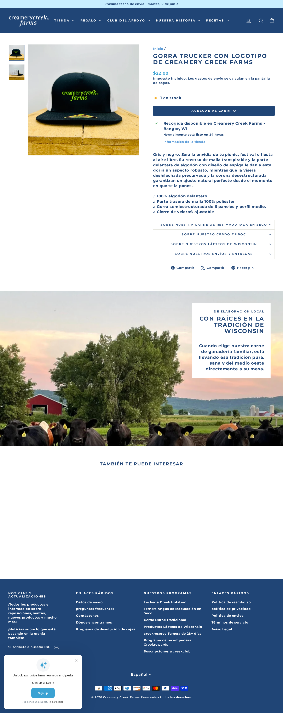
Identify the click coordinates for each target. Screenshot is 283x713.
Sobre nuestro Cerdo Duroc (214, 234)
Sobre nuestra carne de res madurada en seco (214, 225)
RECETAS (215, 20)
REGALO (89, 20)
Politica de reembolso (231, 602)
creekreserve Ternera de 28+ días (173, 634)
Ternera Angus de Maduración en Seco (172, 611)
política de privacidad (231, 609)
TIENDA (62, 20)
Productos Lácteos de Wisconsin (173, 627)
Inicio (158, 49)
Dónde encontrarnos (94, 622)
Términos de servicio (230, 622)
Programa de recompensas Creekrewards (167, 642)
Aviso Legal (222, 629)
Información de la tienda (184, 142)
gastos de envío (209, 78)
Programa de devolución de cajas (105, 629)
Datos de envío (89, 602)
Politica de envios (228, 616)
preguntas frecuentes (95, 609)
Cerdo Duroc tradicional (165, 620)
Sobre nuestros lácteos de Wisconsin (214, 244)
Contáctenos (87, 616)
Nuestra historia (176, 20)
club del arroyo (127, 20)
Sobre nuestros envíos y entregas (214, 254)
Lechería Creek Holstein (165, 602)
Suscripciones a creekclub (167, 651)
